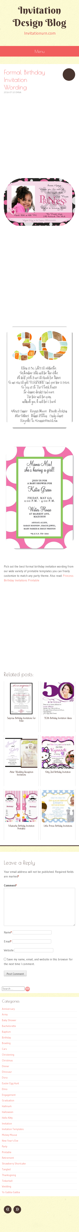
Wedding (6, 1186)
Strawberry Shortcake (14, 1163)
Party (4, 1146)
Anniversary (8, 1008)
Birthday (6, 1037)
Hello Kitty (7, 1117)
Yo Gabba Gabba (11, 1192)
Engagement (9, 1094)
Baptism (6, 1031)
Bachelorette (9, 1026)
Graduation (8, 1100)
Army (5, 1014)
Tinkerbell (7, 1180)
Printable (6, 1152)
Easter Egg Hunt (10, 1083)
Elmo (4, 1089)
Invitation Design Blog (39, 16)
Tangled (6, 1169)
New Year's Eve (10, 1140)
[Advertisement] (39, 134)
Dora (4, 1077)
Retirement (8, 1157)
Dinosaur (7, 1071)
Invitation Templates (13, 1129)
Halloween (7, 1111)
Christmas (7, 1060)
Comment (10, 885)
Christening (8, 1054)
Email (8, 941)
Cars (4, 1048)
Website (9, 950)
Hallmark (7, 1106)
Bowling (6, 1043)
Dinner (5, 1066)
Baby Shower (9, 1020)
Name (8, 932)
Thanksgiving (9, 1175)
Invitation (7, 1123)
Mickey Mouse (9, 1134)
